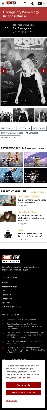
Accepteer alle (23, 385)
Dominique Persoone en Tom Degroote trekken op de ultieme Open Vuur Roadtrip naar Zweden (24, 326)
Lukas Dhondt (24, 212)
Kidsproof (35, 196)
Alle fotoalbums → (36, 149)
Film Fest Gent (24, 196)
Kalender (6, 303)
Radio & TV (6, 295)
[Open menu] (3, 3)
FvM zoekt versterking (11, 307)
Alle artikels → (38, 192)
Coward (34, 212)
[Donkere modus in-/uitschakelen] (32, 3)
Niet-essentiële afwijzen (23, 392)
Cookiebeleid (23, 377)
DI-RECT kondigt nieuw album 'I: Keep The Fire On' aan (24, 342)
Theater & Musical (9, 287)
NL (40, 3)
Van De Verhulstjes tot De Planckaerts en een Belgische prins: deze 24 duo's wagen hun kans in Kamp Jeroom (25, 335)
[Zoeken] (25, 3)
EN (44, 3)
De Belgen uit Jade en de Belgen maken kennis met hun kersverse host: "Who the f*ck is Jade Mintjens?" (26, 350)
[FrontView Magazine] (11, 259)
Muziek (5, 283)
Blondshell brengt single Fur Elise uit (21, 319)
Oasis (21, 230)
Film (3, 291)
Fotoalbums (7, 299)
